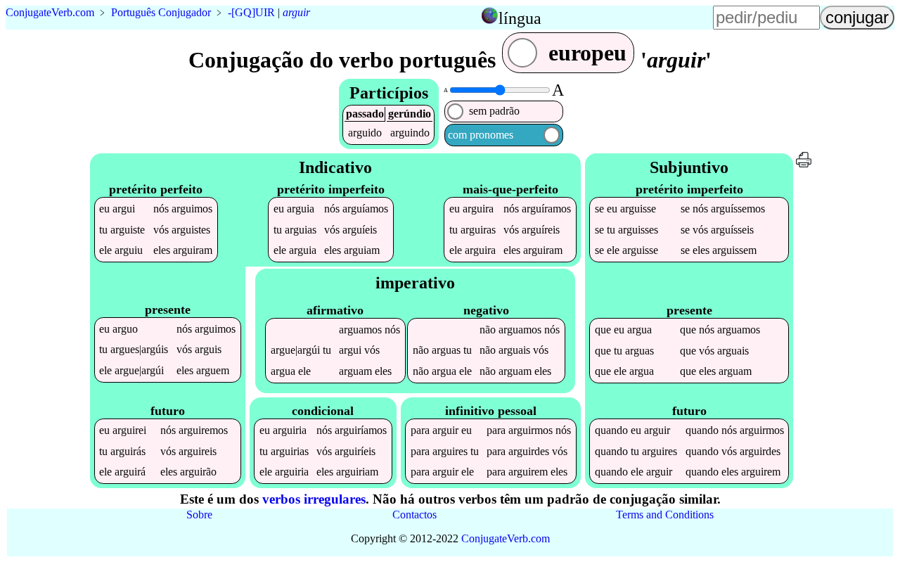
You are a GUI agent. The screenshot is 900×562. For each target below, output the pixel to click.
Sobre (199, 515)
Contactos (414, 515)
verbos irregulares (314, 499)
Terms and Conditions (665, 515)
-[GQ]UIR (251, 12)
